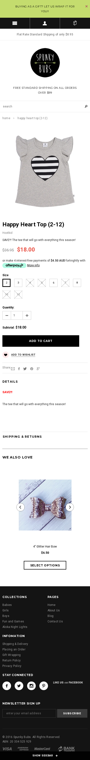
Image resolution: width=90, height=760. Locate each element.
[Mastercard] (42, 748)
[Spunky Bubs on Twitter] (19, 686)
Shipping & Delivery (15, 644)
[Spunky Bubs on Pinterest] (43, 686)
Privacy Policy (11, 666)
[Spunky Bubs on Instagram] (31, 686)
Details (10, 381)
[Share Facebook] (19, 368)
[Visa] (7, 748)
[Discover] (66, 748)
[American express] (23, 748)
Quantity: (8, 307)
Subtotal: (8, 327)
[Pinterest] (31, 368)
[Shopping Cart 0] (75, 23)
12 (18, 294)
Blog (51, 616)
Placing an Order (13, 649)
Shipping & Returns (22, 436)
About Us (54, 610)
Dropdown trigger (45, 23)
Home (6, 118)
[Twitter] (25, 368)
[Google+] (38, 368)
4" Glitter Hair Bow (45, 546)
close (86, 6)
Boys (5, 616)
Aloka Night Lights (14, 627)
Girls (5, 610)
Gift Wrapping (11, 655)
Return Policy (11, 660)
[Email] (13, 368)
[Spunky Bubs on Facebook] (6, 686)
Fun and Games (13, 621)
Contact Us (55, 621)
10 (6, 294)
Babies (7, 605)
